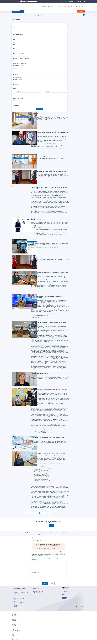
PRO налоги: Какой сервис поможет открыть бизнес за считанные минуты (49, 171)
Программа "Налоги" (18, 79)
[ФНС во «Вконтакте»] (79, 1)
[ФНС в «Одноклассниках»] (80, 1)
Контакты (78, 6)
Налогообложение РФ (19, 53)
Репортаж (16, 84)
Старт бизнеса (34, 240)
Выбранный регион (18, 103)
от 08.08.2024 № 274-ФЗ (51, 143)
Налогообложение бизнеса (20, 63)
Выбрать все (16, 37)
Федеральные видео (18, 98)
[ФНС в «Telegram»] (82, 1)
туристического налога (54, 427)
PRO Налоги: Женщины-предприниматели (41, 156)
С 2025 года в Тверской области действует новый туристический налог (48, 453)
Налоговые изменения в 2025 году (39, 373)
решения (58, 403)
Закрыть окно (15, 639)
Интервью (16, 82)
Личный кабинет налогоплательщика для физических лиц (53, 442)
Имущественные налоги (19, 60)
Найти (81, 11)
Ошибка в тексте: (35, 572)
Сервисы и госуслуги (61, 6)
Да (51, 525)
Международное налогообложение (21, 58)
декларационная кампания (56, 276)
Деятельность (51, 6)
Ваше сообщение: (36, 561)
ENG (83, 6)
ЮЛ (14, 39)
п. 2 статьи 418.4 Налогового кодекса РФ (46, 503)
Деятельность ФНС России (19, 68)
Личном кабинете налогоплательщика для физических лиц (46, 208)
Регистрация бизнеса (18, 65)
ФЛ (14, 42)
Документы (70, 6)
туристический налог (39, 394)
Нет (45, 525)
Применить (39, 109)
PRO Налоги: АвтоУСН (36, 113)
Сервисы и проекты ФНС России (21, 56)
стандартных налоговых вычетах (39, 300)
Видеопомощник (17, 77)
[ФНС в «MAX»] (84, 1)
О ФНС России (43, 6)
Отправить (45, 583)
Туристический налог (36, 257)
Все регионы (16, 100)
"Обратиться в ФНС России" (42, 555)
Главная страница (15, 15)
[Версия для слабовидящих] (62, 1)
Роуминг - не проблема (36, 219)
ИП (14, 44)
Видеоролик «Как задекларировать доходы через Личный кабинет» (47, 437)
